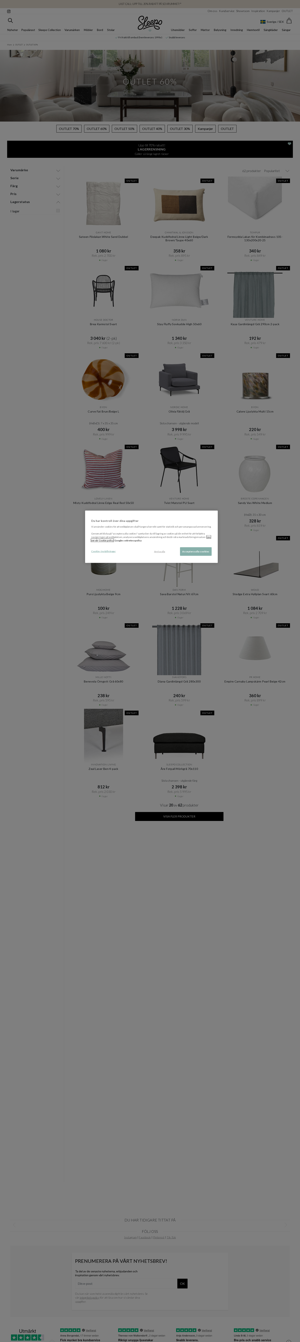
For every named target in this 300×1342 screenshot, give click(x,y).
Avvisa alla (159, 551)
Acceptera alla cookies (195, 551)
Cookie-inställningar (103, 551)
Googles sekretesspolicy (128, 540)
